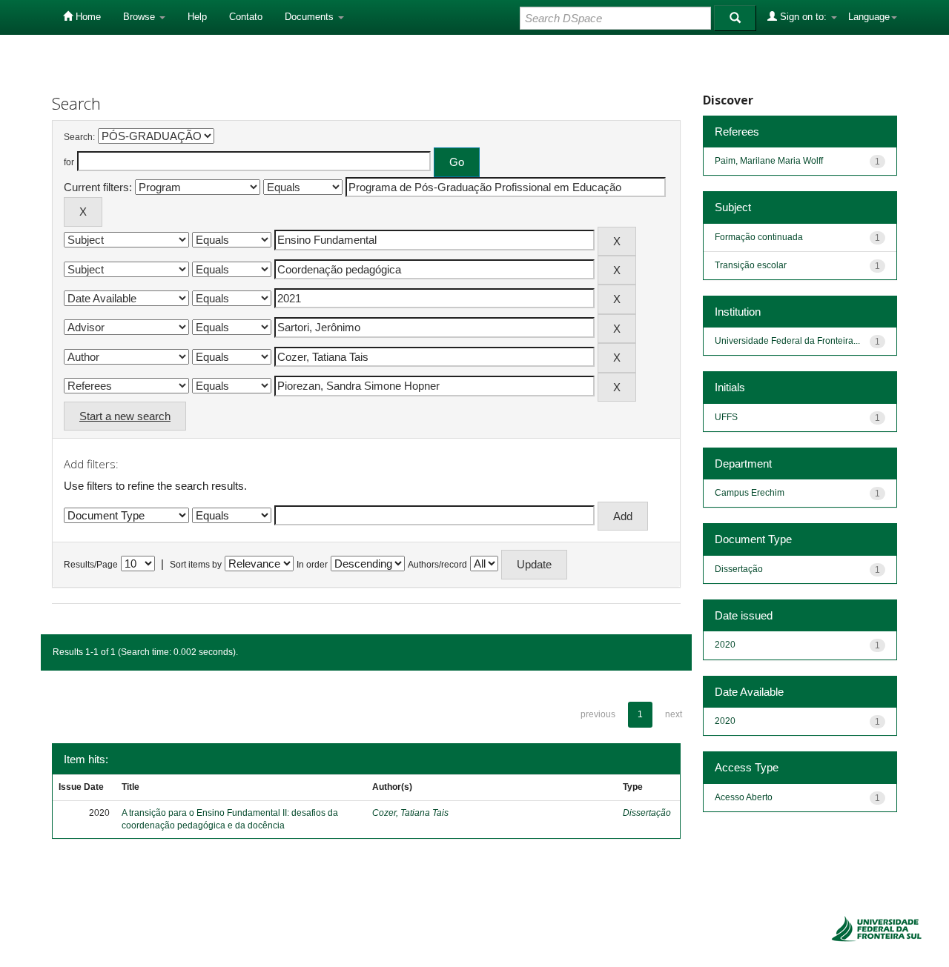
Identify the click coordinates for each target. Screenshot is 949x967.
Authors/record (437, 564)
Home (87, 16)
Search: (79, 137)
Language (869, 16)
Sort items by (196, 564)
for (69, 162)
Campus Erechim (749, 493)
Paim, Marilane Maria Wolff (769, 161)
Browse (140, 16)
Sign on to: (803, 16)
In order (312, 564)
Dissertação (647, 813)
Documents (311, 16)
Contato (245, 16)
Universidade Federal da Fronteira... (787, 341)
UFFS (726, 417)
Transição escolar (751, 265)
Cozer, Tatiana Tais (410, 813)
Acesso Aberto (744, 797)
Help (197, 16)
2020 (725, 644)
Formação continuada (759, 237)
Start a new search (125, 416)
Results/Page (91, 564)
